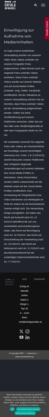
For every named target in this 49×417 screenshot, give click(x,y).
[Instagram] (27, 331)
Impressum (31, 353)
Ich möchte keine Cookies (28, 409)
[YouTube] (21, 337)
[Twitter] (21, 331)
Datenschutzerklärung (24, 357)
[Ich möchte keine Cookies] (45, 404)
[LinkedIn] (27, 337)
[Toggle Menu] (43, 5)
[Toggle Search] (35, 5)
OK (12, 409)
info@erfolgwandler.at (30, 322)
